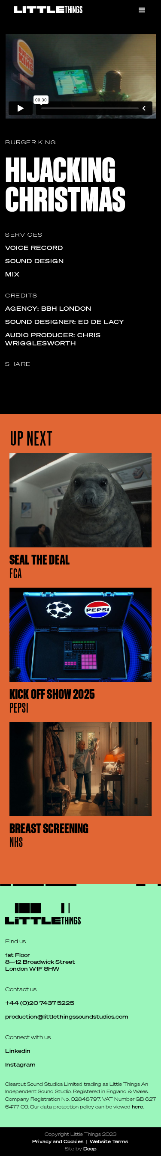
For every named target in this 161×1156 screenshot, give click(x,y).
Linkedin (17, 1051)
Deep (90, 1148)
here (137, 1106)
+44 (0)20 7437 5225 (39, 1003)
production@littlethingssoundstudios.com (66, 1016)
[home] (48, 9)
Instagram (20, 1064)
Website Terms (109, 1141)
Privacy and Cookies (57, 1141)
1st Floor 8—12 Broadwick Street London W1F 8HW (40, 961)
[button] (142, 10)
